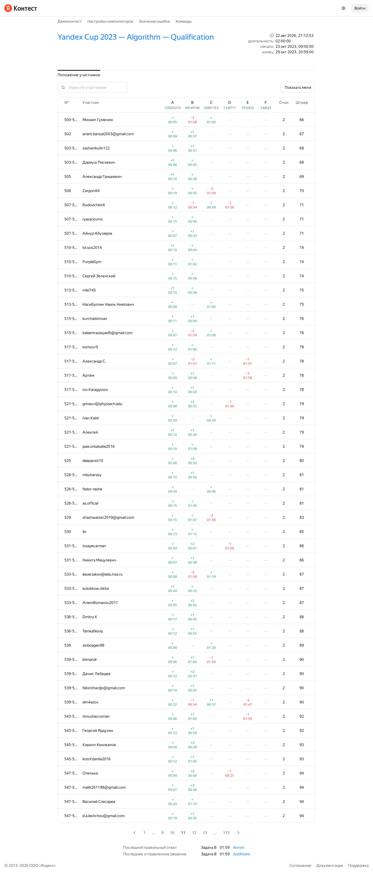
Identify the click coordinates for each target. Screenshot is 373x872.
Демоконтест (70, 21)
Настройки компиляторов (110, 21)
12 (194, 832)
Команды (184, 21)
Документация (329, 865)
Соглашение (300, 865)
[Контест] (20, 8)
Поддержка (358, 865)
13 (205, 832)
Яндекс (47, 865)
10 (172, 832)
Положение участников (79, 75)
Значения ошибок (154, 21)
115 (226, 832)
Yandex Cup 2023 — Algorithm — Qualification (136, 37)
